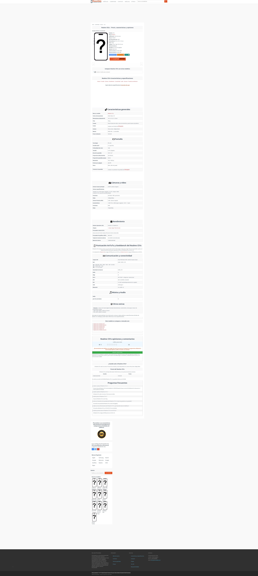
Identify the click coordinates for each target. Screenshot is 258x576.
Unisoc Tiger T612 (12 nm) (114, 228)
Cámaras (107, 81)
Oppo (93, 465)
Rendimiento (111, 81)
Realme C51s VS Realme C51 (98, 327)
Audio (122, 81)
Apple (93, 457)
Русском (112, 572)
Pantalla (102, 81)
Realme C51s (111, 113)
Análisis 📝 (127, 54)
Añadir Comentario (117, 352)
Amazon (120, 126)
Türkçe (115, 572)
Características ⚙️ (112, 54)
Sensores (126, 81)
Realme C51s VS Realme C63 (98, 323)
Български (128, 572)
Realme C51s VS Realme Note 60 (99, 325)
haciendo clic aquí (125, 85)
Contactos (115, 558)
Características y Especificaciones (137, 556)
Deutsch (105, 572)
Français (109, 572)
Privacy (114, 564)
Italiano (118, 572)
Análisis (127, 1)
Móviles (105, 1)
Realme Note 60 (124, 252)
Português (122, 572)
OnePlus (94, 463)
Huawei (94, 460)
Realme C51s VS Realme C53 (98, 326)
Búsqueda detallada (135, 566)
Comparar (113, 1)
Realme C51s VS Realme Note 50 (99, 329)
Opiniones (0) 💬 (120, 54)
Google (107, 460)
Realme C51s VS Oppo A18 (98, 328)
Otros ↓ (133, 1)
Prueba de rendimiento (133, 81)
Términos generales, (117, 561)
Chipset (132, 561)
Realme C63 (102, 252)
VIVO (106, 463)
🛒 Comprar (115, 59)
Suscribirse (108, 473)
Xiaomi (107, 457)
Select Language (95, 572)
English (102, 572)
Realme (113, 34)
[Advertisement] (129, 13)
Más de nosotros (116, 556)
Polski (125, 572)
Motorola (101, 460)
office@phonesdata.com (156, 560)
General (98, 81)
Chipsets (120, 1)
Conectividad (117, 81)
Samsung (101, 457)
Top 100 (132, 564)
